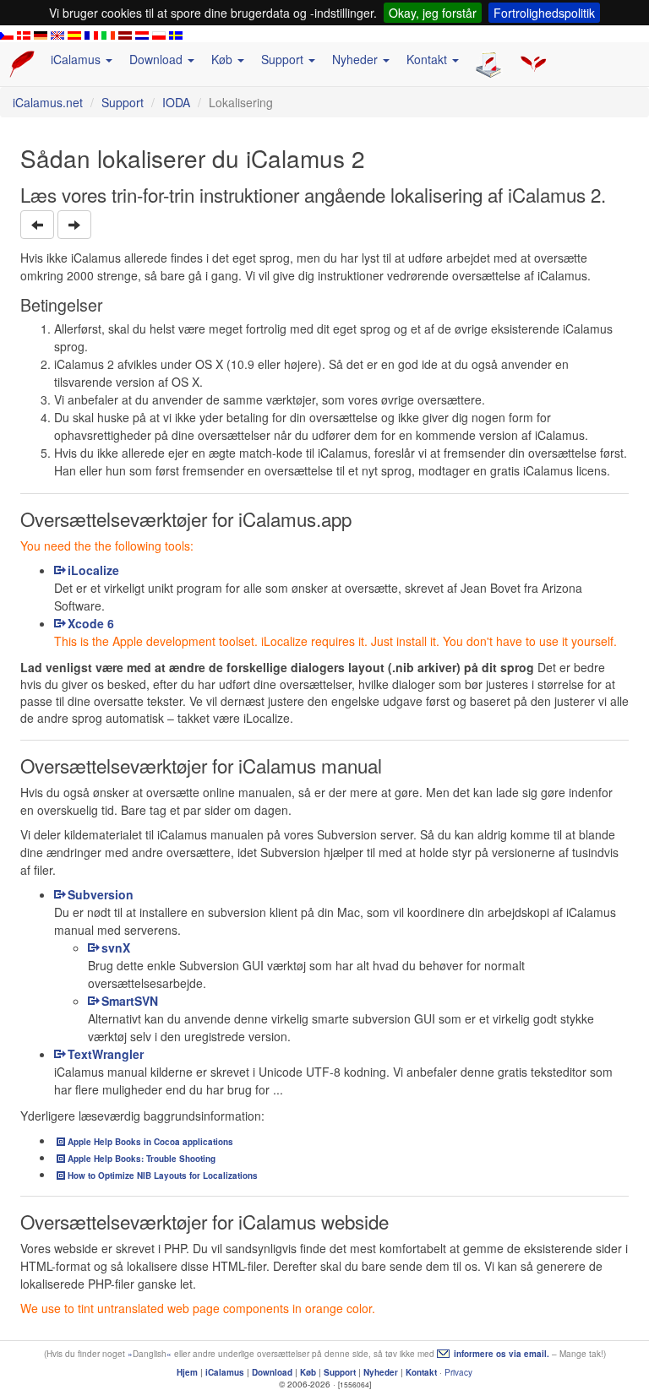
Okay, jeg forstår (433, 12)
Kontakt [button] (428, 59)
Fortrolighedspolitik (544, 12)
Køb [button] (223, 59)
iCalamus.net (48, 102)
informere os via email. (501, 1354)
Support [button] (284, 59)
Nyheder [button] (356, 59)
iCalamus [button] (77, 59)
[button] (37, 224)
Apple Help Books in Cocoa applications (150, 1142)
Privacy (458, 1372)
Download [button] (157, 59)
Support (122, 102)
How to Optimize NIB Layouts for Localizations (163, 1175)
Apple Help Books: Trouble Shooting (141, 1159)
